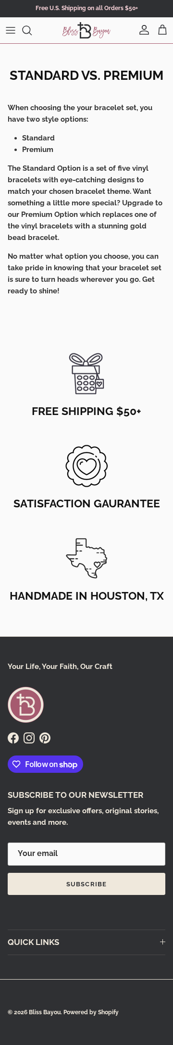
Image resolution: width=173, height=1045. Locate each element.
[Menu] (10, 30)
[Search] (31, 30)
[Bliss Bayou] (86, 30)
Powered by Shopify (91, 1012)
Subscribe (86, 884)
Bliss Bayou (45, 1012)
